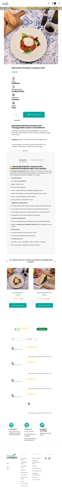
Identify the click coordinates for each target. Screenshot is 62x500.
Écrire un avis (42, 329)
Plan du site (35, 477)
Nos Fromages (24, 483)
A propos (34, 466)
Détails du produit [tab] (37, 160)
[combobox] (17, 339)
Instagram (49, 458)
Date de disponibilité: (17, 150)
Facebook (46, 458)
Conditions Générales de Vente (35, 462)
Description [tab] (23, 160)
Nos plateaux (24, 486)
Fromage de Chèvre (24, 462)
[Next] (55, 261)
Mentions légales (36, 458)
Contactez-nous (36, 479)
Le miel (22, 481)
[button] (59, 3)
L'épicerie (23, 470)
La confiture (24, 475)
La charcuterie (24, 472)
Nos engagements (36, 471)
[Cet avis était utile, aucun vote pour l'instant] (46, 356)
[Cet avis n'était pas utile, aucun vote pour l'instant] (49, 356)
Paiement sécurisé (36, 468)
